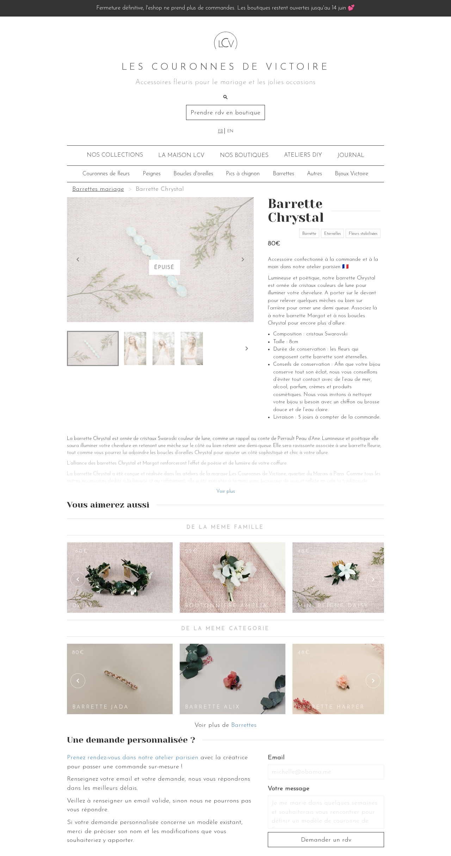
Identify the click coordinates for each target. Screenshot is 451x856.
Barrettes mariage (98, 189)
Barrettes (283, 174)
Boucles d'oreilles (193, 174)
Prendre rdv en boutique (225, 113)
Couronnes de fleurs (106, 174)
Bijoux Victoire (351, 174)
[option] (120, 577)
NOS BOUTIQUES (244, 155)
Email (276, 758)
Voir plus (225, 491)
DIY (303, 155)
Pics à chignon (243, 174)
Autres (314, 174)
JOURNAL (350, 155)
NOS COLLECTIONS (115, 155)
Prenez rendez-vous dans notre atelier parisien (132, 758)
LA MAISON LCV (181, 155)
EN (230, 131)
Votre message (288, 789)
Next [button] (373, 579)
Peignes (152, 174)
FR (220, 131)
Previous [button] (77, 579)
